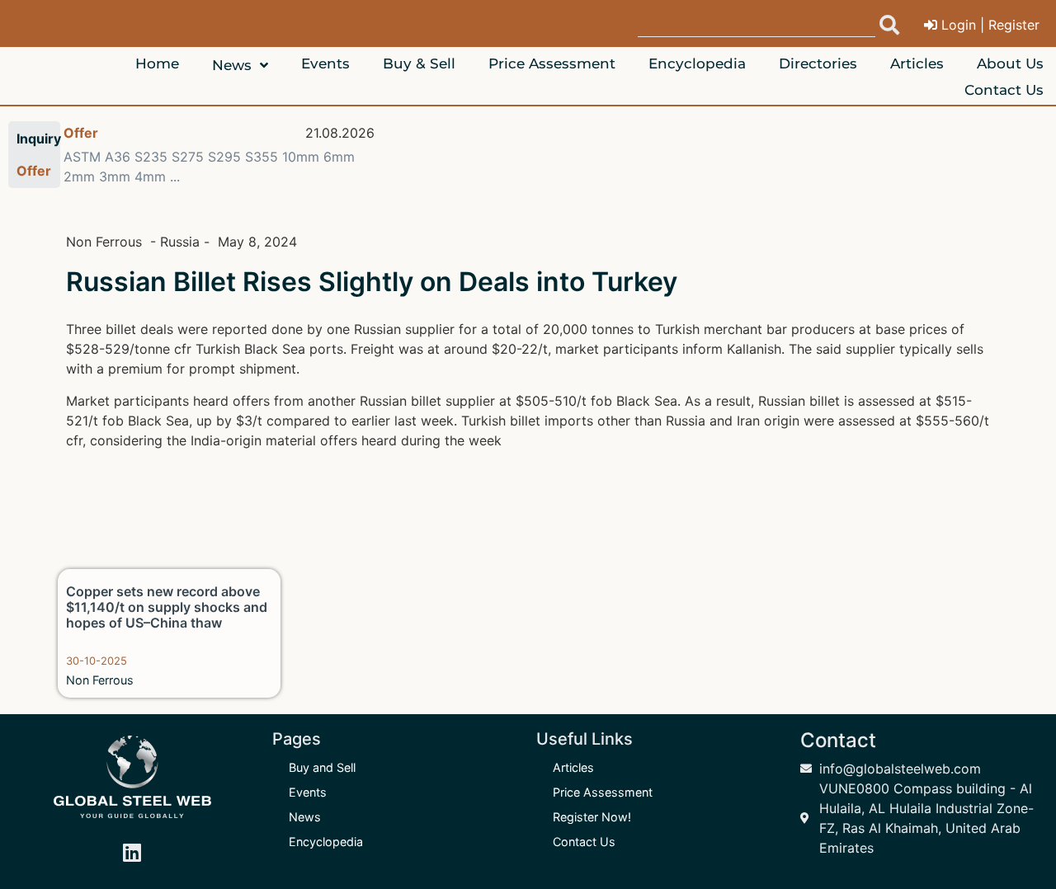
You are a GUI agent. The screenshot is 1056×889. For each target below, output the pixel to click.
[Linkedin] (132, 852)
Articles (573, 767)
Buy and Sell (322, 767)
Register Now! (592, 817)
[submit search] (889, 24)
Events (308, 792)
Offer (81, 133)
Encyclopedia (326, 842)
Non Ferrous (100, 680)
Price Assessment (603, 792)
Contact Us (584, 842)
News (305, 817)
